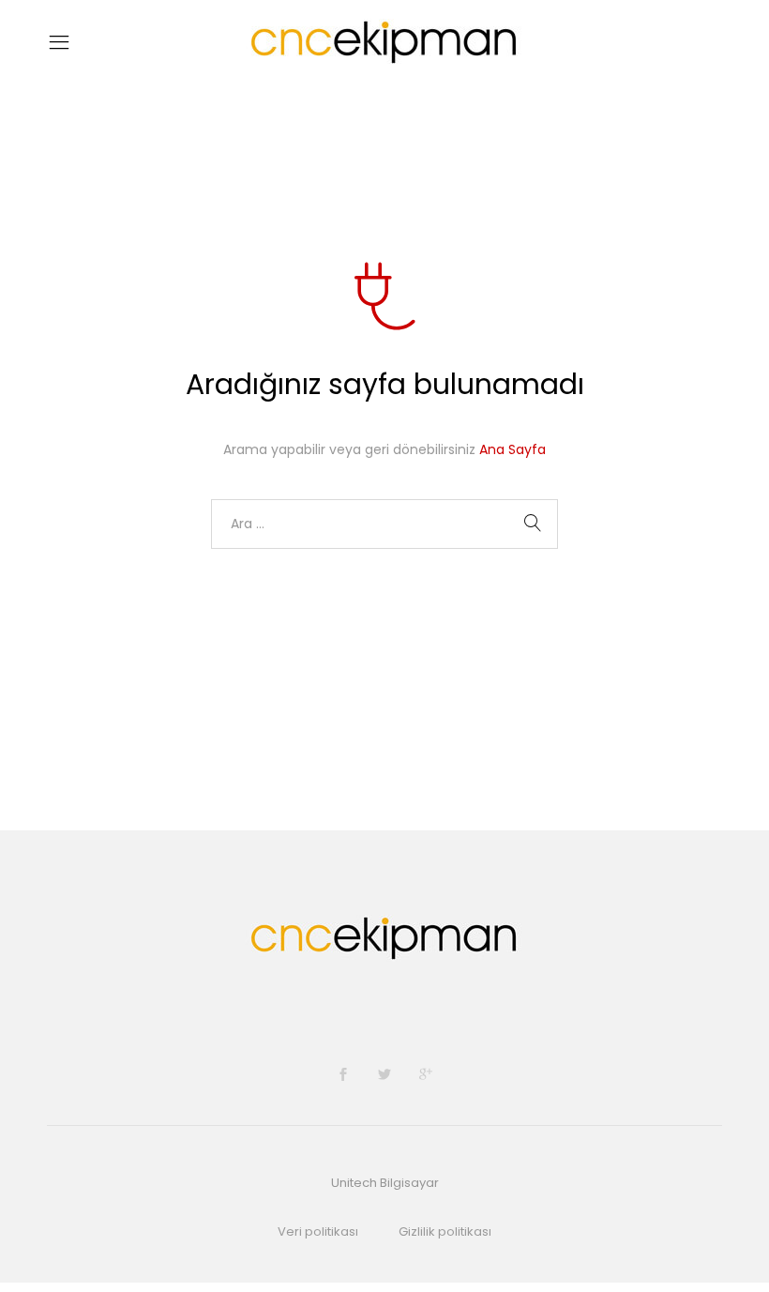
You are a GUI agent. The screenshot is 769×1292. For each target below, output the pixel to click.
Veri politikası (318, 1231)
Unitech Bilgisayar (385, 1183)
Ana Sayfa (512, 449)
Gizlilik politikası (445, 1231)
